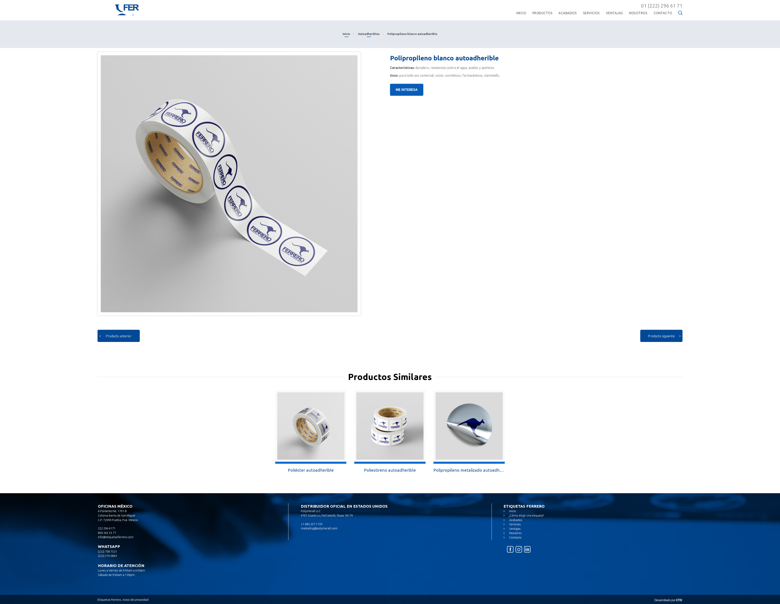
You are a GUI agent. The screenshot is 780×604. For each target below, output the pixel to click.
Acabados (515, 520)
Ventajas (515, 528)
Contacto (515, 537)
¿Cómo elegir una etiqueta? (526, 515)
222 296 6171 (106, 528)
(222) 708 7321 (107, 551)
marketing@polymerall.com (319, 528)
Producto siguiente (661, 336)
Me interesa (407, 89)
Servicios (515, 524)
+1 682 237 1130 (311, 524)
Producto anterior (119, 336)
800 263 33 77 (107, 532)
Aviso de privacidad (135, 599)
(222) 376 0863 (107, 555)
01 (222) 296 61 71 (661, 6)
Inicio (346, 34)
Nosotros (515, 533)
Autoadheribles (369, 34)
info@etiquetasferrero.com (115, 537)
